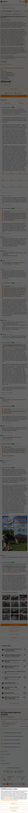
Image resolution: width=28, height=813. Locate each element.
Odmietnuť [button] (14, 810)
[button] (7, 798)
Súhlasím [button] (14, 803)
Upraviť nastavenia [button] (14, 807)
